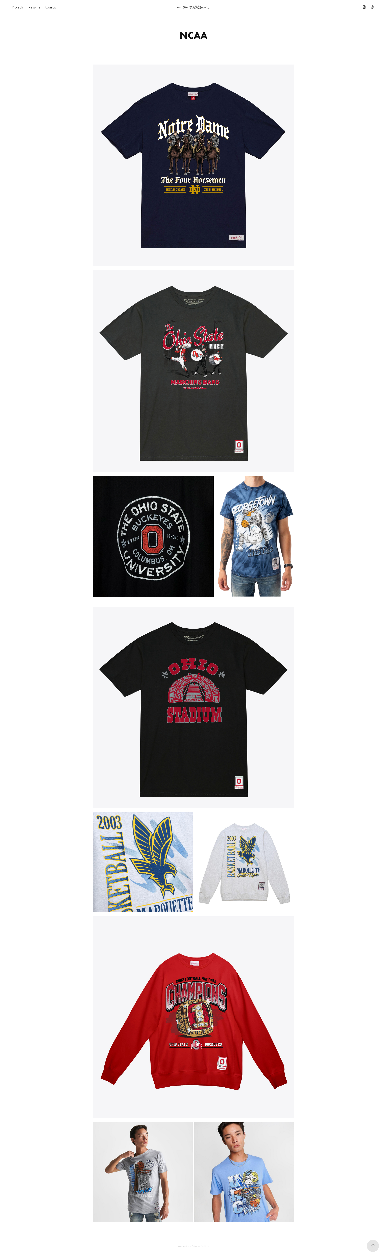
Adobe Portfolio (201, 1246)
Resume (34, 7)
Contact (51, 7)
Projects (18, 7)
